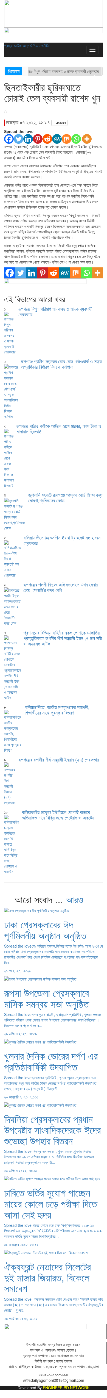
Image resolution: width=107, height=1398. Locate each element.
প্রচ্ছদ (8, 45)
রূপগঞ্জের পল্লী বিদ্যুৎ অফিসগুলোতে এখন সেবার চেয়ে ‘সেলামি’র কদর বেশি (60, 587)
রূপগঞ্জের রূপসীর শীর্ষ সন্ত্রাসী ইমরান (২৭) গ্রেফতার (58, 759)
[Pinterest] (38, 139)
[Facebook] (9, 139)
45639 (60, 122)
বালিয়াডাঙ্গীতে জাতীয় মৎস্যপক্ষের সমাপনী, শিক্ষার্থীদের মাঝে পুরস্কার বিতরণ (57, 709)
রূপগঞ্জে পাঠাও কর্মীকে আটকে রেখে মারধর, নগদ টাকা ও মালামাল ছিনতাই (58, 428)
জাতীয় (18, 45)
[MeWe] (57, 139)
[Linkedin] (28, 139)
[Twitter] (18, 139)
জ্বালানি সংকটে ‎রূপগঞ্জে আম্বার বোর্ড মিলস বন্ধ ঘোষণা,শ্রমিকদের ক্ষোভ (65, 497)
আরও (76, 899)
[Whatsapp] (76, 139)
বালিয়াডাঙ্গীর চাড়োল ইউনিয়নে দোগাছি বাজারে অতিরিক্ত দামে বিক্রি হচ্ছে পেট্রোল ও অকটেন (58, 814)
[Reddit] (47, 139)
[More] (87, 139)
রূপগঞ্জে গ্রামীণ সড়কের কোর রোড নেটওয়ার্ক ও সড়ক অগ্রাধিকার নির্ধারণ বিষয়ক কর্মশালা (61, 364)
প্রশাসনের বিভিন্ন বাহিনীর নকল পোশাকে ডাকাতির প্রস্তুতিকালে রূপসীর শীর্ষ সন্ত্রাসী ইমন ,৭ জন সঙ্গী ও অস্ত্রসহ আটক (63, 638)
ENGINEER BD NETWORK (66, 1387)
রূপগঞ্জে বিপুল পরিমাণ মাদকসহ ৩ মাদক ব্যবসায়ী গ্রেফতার (60, 71)
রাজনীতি (44, 45)
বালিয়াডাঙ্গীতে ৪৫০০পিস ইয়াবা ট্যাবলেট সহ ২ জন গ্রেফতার (62, 540)
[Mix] (66, 139)
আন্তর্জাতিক (30, 45)
